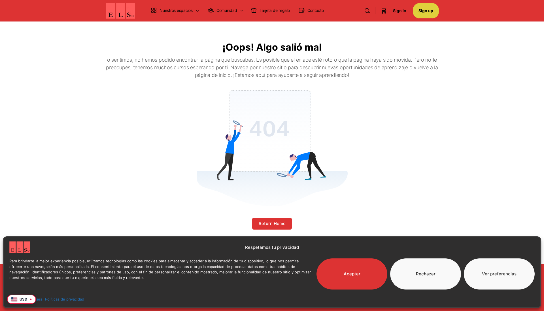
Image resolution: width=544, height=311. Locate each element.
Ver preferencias (499, 274)
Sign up (425, 10)
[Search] (367, 10)
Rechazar (425, 274)
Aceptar (352, 274)
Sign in (399, 10)
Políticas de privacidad (64, 299)
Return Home (272, 223)
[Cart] (383, 10)
